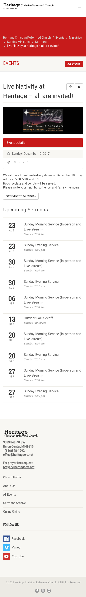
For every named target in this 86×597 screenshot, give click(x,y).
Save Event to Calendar (20, 196)
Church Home (12, 477)
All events (74, 63)
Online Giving (11, 511)
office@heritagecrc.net (18, 454)
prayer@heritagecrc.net (18, 467)
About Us (9, 486)
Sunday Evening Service (41, 245)
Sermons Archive (14, 503)
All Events (9, 494)
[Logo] (28, 6)
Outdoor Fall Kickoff (38, 318)
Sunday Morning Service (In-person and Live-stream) (52, 226)
